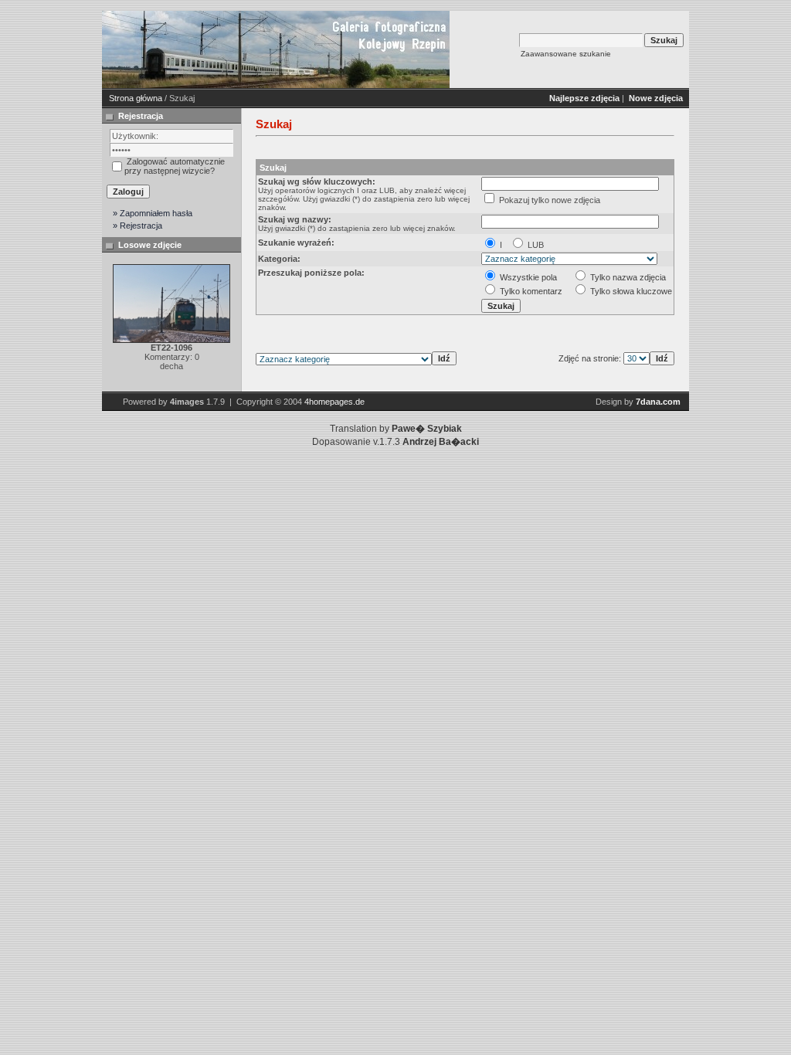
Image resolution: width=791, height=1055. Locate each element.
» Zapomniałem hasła (152, 213)
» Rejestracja (137, 225)
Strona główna (135, 98)
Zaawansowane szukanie (566, 53)
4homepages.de (334, 401)
